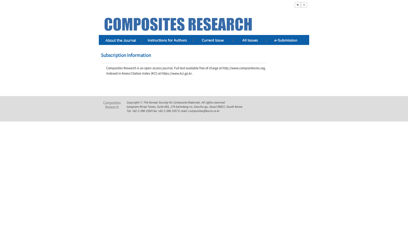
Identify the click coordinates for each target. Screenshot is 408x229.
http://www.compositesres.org (243, 68)
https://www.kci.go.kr (177, 73)
